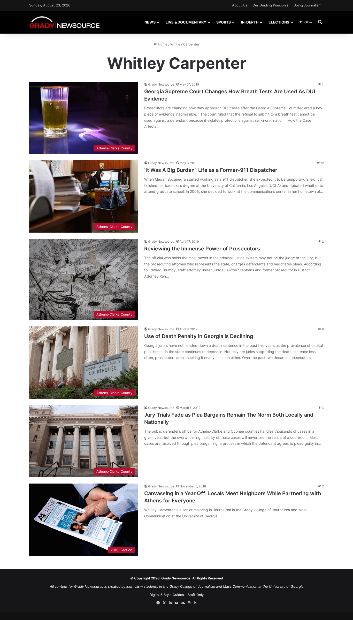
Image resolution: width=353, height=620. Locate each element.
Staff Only (196, 595)
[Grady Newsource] (64, 22)
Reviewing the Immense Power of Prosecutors (202, 249)
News (150, 22)
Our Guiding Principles (270, 5)
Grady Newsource (161, 84)
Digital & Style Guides (167, 595)
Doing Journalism (307, 5)
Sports (223, 22)
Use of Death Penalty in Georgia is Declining (198, 336)
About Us (239, 5)
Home (162, 44)
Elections (278, 22)
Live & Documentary (186, 22)
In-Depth (249, 22)
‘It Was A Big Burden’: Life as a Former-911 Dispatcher (210, 170)
